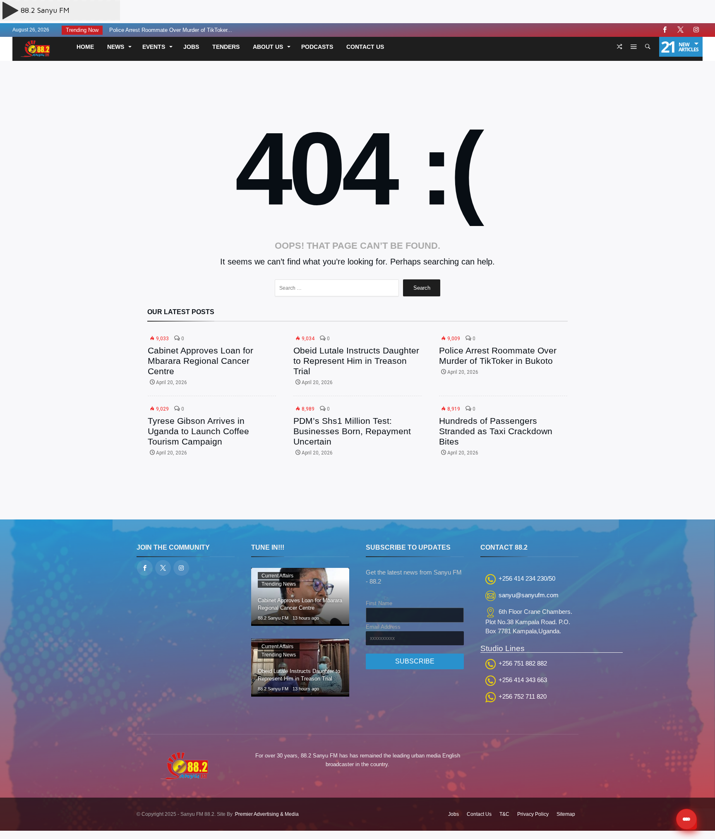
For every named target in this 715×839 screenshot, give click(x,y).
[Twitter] (680, 30)
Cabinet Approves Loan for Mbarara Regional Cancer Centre (200, 361)
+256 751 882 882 (523, 663)
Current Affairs (277, 576)
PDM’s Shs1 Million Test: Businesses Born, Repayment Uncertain (352, 431)
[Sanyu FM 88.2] (37, 39)
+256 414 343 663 (523, 679)
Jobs (453, 814)
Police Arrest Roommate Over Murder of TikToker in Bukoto (498, 355)
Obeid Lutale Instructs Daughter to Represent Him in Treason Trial (356, 361)
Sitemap (566, 814)
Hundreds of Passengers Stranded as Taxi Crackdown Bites (495, 431)
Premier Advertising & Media (267, 814)
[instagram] (696, 30)
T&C (504, 814)
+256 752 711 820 (523, 696)
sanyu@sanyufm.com (529, 595)
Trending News (279, 584)
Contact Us (479, 814)
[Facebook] (664, 30)
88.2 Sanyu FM (273, 617)
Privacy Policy (533, 814)
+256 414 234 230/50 (527, 578)
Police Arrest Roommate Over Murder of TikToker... (168, 30)
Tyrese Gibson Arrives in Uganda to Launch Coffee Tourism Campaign (198, 431)
